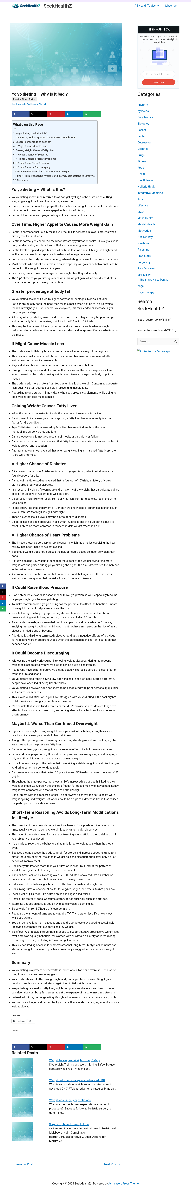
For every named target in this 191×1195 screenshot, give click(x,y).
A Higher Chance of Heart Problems (36, 158)
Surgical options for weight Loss (69, 1124)
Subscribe (170, 5)
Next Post (112, 1164)
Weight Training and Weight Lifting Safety (74, 1060)
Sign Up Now (158, 82)
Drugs (141, 155)
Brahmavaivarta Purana (154, 279)
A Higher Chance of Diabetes (32, 154)
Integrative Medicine (150, 193)
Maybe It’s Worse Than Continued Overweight (43, 171)
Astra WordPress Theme (123, 1183)
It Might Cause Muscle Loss (31, 146)
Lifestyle (142, 205)
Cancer (141, 130)
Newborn (143, 243)
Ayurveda (143, 111)
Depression (144, 142)
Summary (22, 180)
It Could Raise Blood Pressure (32, 163)
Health (141, 174)
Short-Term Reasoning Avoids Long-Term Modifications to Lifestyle (56, 175)
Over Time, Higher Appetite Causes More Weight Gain (46, 137)
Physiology (144, 256)
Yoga (140, 286)
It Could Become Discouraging (33, 167)
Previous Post (22, 1164)
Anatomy (142, 104)
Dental (141, 136)
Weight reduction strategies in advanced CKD (77, 1080)
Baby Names (145, 117)
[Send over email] (92, 114)
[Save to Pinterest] (56, 114)
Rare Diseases (146, 268)
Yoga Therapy (145, 292)
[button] (157, 5)
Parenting (143, 249)
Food (140, 167)
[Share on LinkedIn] (74, 114)
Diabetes (142, 148)
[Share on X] (38, 114)
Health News (17, 104)
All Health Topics (145, 5)
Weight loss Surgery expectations (70, 1100)
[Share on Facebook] (21, 114)
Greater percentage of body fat (33, 141)
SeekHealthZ (58, 6)
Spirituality (143, 274)
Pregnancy (143, 262)
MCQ (140, 211)
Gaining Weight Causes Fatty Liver (35, 150)
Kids (140, 199)
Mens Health (145, 218)
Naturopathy (145, 237)
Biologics (143, 123)
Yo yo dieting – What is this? (32, 133)
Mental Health (146, 224)
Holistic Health (146, 186)
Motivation (144, 230)
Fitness (142, 161)
